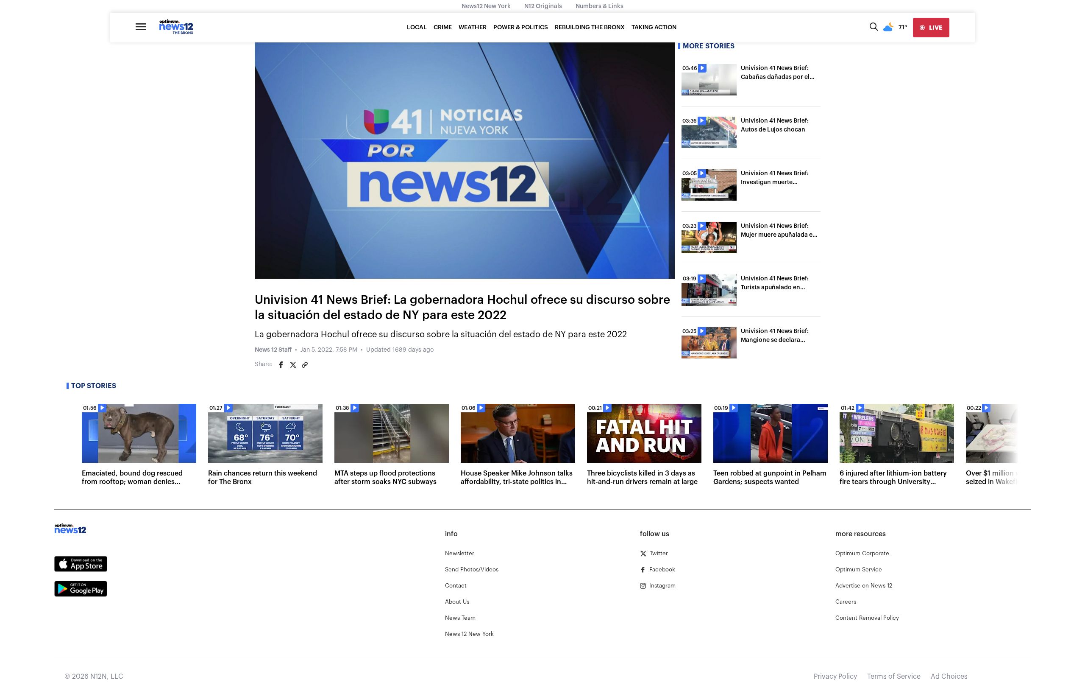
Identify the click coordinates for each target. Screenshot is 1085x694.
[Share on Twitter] (292, 364)
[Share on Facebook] (281, 364)
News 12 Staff (273, 350)
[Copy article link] (304, 364)
